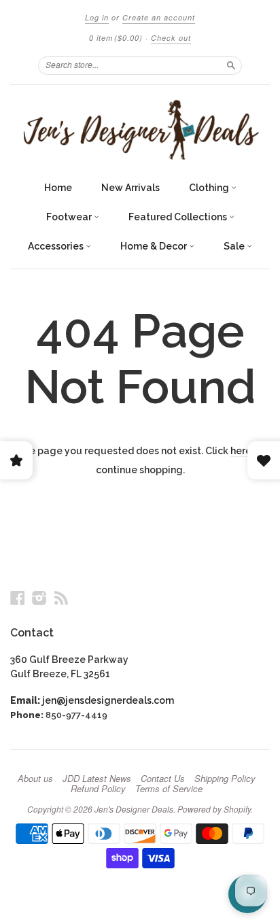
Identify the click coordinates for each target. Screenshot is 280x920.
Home (58, 187)
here (240, 450)
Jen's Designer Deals (133, 809)
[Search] (231, 65)
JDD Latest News (97, 778)
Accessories (57, 246)
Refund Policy (98, 789)
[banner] (140, 129)
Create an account (158, 17)
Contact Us (163, 778)
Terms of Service (169, 789)
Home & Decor (154, 246)
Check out (171, 38)
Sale (235, 246)
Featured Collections (178, 216)
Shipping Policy (225, 778)
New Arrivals (130, 187)
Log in (97, 17)
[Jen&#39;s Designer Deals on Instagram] (39, 598)
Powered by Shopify (214, 809)
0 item (116, 38)
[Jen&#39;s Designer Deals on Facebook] (17, 598)
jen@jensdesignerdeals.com (108, 700)
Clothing (210, 187)
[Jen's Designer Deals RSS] (61, 598)
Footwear (70, 216)
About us (35, 778)
